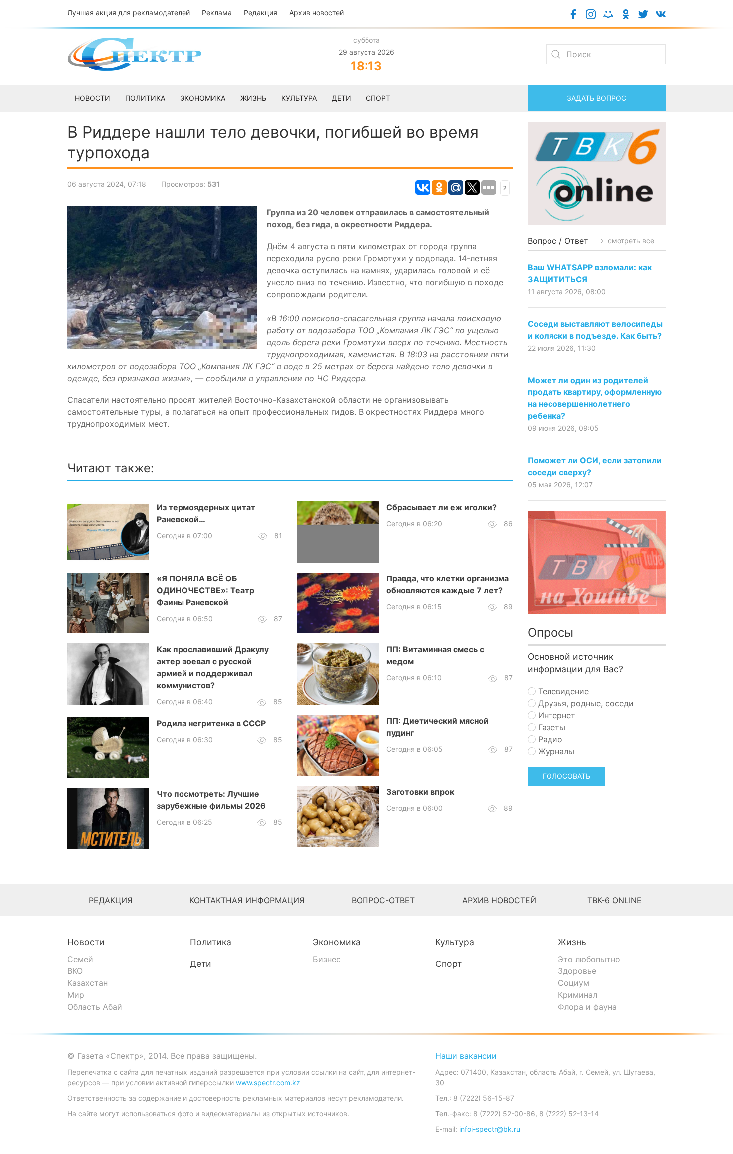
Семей (80, 959)
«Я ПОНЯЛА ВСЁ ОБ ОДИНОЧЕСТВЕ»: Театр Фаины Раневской (205, 590)
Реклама (217, 12)
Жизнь (572, 942)
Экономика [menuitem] (202, 98)
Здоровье (577, 971)
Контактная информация (247, 900)
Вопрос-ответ (383, 900)
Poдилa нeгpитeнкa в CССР (211, 723)
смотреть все (630, 240)
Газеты (550, 727)
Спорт (448, 964)
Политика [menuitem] (145, 98)
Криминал (577, 995)
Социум (573, 983)
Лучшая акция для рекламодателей (128, 12)
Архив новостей (316, 12)
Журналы (555, 751)
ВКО (75, 971)
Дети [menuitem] (341, 98)
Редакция (260, 12)
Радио (549, 739)
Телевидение (562, 691)
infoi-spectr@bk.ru (489, 1129)
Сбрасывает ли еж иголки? (441, 507)
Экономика (337, 942)
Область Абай (94, 1007)
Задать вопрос (596, 98)
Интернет (555, 715)
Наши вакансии (466, 1056)
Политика (210, 942)
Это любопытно (589, 959)
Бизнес (327, 959)
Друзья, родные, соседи (585, 703)
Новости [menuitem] (92, 98)
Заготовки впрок (420, 792)
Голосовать (566, 776)
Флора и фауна (587, 1007)
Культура (454, 942)
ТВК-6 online (614, 900)
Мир (75, 995)
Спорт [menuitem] (378, 98)
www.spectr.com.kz (268, 1082)
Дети (200, 964)
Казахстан (87, 983)
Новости (86, 942)
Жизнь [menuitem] (253, 98)
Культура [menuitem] (299, 98)
